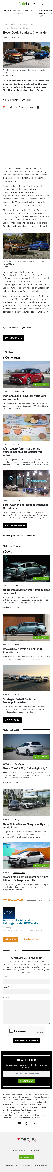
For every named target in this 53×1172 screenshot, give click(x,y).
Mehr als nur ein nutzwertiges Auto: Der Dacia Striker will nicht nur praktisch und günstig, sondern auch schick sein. (26, 658)
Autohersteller (27, 24)
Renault (36, 174)
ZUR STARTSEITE (13, 337)
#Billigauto (30, 535)
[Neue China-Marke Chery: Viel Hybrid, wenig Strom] (26, 802)
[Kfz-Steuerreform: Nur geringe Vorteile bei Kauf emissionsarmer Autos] (26, 427)
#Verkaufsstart (19, 873)
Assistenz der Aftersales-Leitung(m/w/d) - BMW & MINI (21, 922)
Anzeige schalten (31, 939)
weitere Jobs (10, 939)
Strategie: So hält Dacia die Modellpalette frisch (19, 701)
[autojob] (44, 900)
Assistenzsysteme (11, 226)
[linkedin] (33, 1123)
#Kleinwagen (11, 357)
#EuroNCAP (18, 500)
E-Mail (5, 977)
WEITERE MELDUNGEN (15, 525)
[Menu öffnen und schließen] (4, 4)
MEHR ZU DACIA (12, 720)
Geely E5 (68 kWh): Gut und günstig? (25, 768)
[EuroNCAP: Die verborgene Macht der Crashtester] (26, 483)
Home (5, 24)
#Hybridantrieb (19, 391)
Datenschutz (26, 1166)
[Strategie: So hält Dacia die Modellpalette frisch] (26, 678)
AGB (17, 1166)
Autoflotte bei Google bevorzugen (21, 107)
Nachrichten (14, 24)
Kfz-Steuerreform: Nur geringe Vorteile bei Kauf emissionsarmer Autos (23, 452)
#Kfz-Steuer (18, 444)
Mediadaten (19, 1150)
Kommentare (13, 100)
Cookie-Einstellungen (40, 1166)
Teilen (28, 100)
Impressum (9, 1166)
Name (5, 987)
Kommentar (7, 997)
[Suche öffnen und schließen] (42, 4)
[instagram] (26, 1123)
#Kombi (16, 585)
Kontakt (35, 1150)
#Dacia (20, 535)
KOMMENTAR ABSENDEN (26, 1040)
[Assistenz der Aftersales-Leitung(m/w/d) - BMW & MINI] (9, 913)
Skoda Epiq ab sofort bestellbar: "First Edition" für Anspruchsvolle (25, 878)
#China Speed (18, 764)
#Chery (16, 820)
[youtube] (19, 1123)
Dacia (5, 168)
